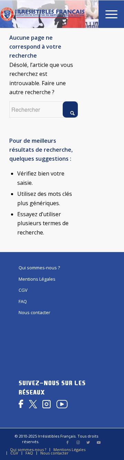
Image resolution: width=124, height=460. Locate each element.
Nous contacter (34, 312)
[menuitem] (108, 14)
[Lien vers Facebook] (67, 442)
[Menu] (108, 14)
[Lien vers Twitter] (88, 442)
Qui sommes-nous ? (39, 267)
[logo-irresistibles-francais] (42, 14)
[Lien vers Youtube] (98, 442)
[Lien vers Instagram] (78, 442)
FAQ (23, 301)
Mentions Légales (37, 279)
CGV (23, 290)
